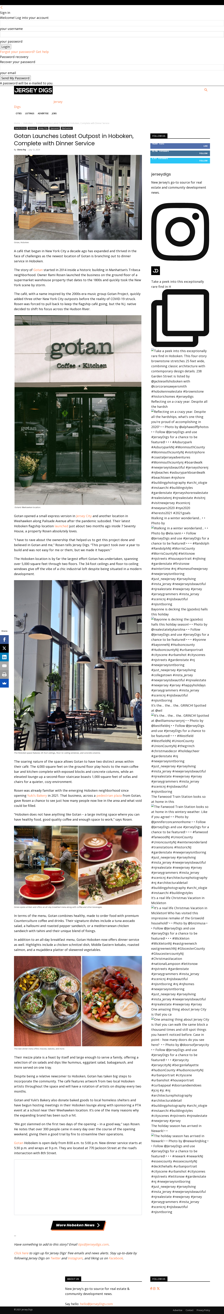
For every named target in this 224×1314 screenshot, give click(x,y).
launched (61, 526)
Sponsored (54, 128)
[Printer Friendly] (4, 674)
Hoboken (28, 123)
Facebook (116, 1258)
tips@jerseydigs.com (93, 1244)
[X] (4, 648)
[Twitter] (158, 1289)
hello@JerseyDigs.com (96, 1304)
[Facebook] (151, 1289)
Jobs (54, 113)
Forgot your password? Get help (24, 52)
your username (11, 29)
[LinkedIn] (4, 657)
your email (8, 73)
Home (17, 123)
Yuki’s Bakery (37, 795)
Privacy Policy (203, 1310)
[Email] (4, 665)
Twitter (55, 1258)
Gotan (38, 270)
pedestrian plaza (109, 795)
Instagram (75, 1258)
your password (11, 41)
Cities (19, 113)
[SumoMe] (4, 683)
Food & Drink (20, 128)
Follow (203, 153)
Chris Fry (21, 149)
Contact (189, 1310)
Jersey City (43, 128)
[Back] (1, 7)
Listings (29, 113)
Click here (21, 1253)
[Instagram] (154, 1289)
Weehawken (67, 128)
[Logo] (33, 93)
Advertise (43, 113)
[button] (206, 90)
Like (206, 146)
